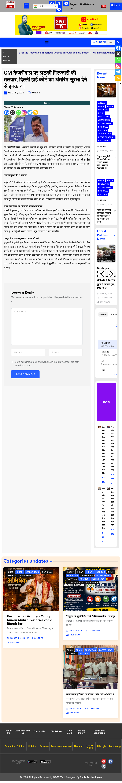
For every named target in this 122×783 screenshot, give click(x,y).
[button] (47, 43)
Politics (103, 249)
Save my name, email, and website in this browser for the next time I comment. (47, 364)
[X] (12, 112)
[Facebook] (52, 3)
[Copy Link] (35, 112)
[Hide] (120, 83)
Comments (107, 290)
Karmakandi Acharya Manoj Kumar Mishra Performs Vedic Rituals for (29, 620)
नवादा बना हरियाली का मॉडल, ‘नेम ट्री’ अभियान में (90, 694)
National (103, 246)
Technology (105, 252)
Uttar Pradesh (106, 255)
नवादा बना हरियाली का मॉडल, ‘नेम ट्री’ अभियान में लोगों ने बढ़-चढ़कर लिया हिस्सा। (104, 216)
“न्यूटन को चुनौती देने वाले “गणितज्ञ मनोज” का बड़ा (90, 616)
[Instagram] (24, 112)
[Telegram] (59, 9)
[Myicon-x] (59, 3)
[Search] (118, 42)
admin (103, 147)
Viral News (104, 258)
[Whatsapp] (18, 112)
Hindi (40, 6)
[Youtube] (66, 3)
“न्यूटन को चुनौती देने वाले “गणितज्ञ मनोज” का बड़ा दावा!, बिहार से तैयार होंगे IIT (103, 162)
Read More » (113, 478)
